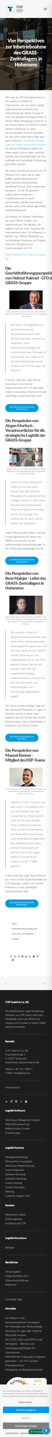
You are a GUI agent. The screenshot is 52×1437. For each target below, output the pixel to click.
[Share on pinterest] (22, 956)
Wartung (9, 1191)
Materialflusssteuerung (17, 1124)
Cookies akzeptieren (26, 1409)
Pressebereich (12, 1087)
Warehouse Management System (22, 1120)
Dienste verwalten (25, 1402)
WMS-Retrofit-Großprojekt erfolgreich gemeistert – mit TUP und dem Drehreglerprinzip (25, 1361)
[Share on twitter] (15, 956)
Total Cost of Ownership (23, 934)
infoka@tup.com (21, 1073)
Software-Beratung (15, 1174)
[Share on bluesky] (33, 956)
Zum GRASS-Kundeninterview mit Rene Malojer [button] (22, 738)
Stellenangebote (13, 1219)
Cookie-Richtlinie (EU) (16, 1276)
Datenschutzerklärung (28, 1433)
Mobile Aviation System (17, 1128)
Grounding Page (13, 1299)
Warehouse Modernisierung (19, 1165)
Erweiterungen (13, 1133)
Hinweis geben (13, 1271)
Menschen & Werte (15, 1214)
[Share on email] (12, 960)
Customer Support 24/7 (17, 1195)
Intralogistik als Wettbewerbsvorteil (24, 1369)
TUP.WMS (15, 939)
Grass (14, 924)
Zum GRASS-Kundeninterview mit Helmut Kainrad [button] (22, 408)
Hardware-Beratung (15, 1178)
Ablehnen (26, 1417)
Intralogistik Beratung (16, 1157)
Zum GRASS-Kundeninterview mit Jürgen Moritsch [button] (22, 561)
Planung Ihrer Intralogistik (18, 1161)
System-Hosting (13, 1183)
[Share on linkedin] (26, 956)
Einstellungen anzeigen (26, 1425)
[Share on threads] (18, 956)
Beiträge (9, 1247)
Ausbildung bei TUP (15, 1223)
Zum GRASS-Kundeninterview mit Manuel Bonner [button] (22, 903)
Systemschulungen (15, 1187)
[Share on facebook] (11, 956)
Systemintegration (14, 1170)
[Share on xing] (37, 956)
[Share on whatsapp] (30, 956)
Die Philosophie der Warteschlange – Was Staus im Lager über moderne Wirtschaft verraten (24, 1331)
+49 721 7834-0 (23, 1069)
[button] (45, 9)
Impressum (11, 1284)
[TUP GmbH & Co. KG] (14, 9)
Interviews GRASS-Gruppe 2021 (24, 929)
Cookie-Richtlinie (12, 1433)
